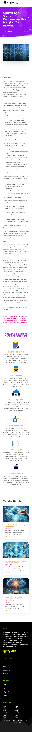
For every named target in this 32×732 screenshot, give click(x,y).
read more (7, 536)
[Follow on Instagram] (17, 711)
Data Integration (16, 426)
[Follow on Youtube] (5, 716)
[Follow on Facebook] (5, 711)
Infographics (6, 692)
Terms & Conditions (18, 720)
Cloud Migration (16, 400)
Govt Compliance (16, 473)
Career (5, 695)
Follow (10, 707)
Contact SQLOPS (16, 302)
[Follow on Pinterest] (17, 716)
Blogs (4, 684)
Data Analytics (16, 450)
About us (5, 673)
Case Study (6, 688)
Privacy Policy (7, 720)
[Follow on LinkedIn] (5, 707)
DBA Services (16, 376)
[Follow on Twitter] (17, 707)
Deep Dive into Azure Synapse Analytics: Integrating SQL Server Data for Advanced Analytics (15, 599)
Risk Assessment (7, 663)
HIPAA (5, 666)
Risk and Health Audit (16, 352)
